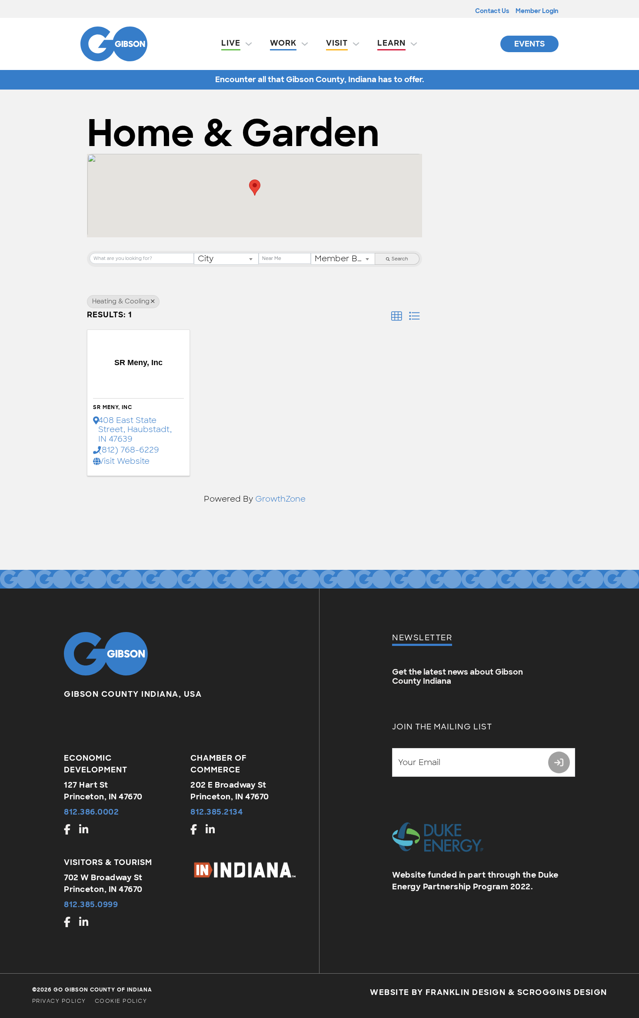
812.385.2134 (216, 812)
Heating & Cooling (121, 301)
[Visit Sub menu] (356, 44)
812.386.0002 (91, 812)
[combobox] (226, 259)
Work (283, 43)
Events (529, 44)
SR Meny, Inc (112, 407)
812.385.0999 (91, 904)
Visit (337, 43)
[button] (254, 188)
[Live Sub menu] (249, 44)
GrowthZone (280, 499)
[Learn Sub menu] (414, 44)
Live (230, 43)
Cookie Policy (121, 1001)
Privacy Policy (59, 1001)
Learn (391, 43)
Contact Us (492, 11)
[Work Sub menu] (305, 44)
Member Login (537, 11)
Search (400, 259)
